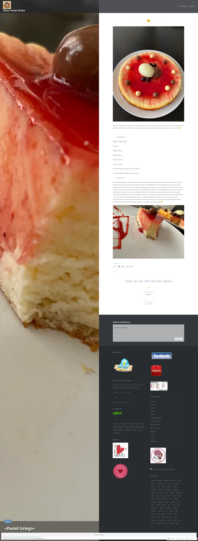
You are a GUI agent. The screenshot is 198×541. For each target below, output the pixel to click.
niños (176, 511)
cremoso (175, 486)
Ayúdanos (183, 6)
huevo (152, 505)
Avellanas (173, 480)
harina (167, 502)
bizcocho (153, 483)
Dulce (166, 492)
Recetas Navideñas (155, 428)
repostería (165, 517)
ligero (169, 505)
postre (175, 514)
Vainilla (159, 281)
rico (171, 517)
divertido (160, 492)
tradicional (159, 523)
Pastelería (169, 514)
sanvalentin (154, 520)
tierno (152, 523)
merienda (175, 508)
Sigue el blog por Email (122, 380)
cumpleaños (168, 489)
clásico (153, 486)
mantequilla (154, 508)
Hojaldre (152, 411)
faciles (157, 495)
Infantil (158, 505)
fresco (153, 498)
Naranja (161, 511)
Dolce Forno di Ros (14, 10)
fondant (168, 495)
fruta (158, 498)
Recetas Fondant (154, 424)
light (174, 505)
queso (158, 517)
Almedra (153, 480)
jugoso (164, 505)
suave (152, 281)
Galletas (152, 408)
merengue (168, 508)
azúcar (179, 480)
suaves (174, 520)
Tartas (8, 521)
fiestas (162, 495)
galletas (176, 498)
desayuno (153, 492)
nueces (153, 514)
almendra (160, 480)
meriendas (154, 511)
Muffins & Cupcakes (156, 418)
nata (166, 511)
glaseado (153, 502)
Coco (158, 486)
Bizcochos (153, 401)
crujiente (153, 489)
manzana (161, 508)
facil (152, 495)
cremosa (169, 486)
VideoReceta (153, 441)
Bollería (160, 483)
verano (177, 523)
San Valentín (162, 520)
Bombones (153, 404)
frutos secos (164, 498)
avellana (166, 480)
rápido (147, 281)
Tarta (179, 520)
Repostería (153, 431)
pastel (162, 514)
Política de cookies (40, 538)
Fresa (174, 495)
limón (140, 281)
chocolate (176, 483)
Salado (152, 434)
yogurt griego (167, 281)
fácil (135, 281)
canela (170, 483)
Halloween (161, 502)
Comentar (178, 339)
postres (153, 517)
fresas (179, 495)
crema (163, 486)
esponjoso (129, 281)
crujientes (160, 489)
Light (151, 414)
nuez (158, 514)
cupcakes (175, 489)
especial (172, 492)
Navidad (171, 511)
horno (178, 502)
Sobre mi (192, 6)
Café (165, 483)
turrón (165, 523)
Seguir (116, 397)
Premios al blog (154, 421)
